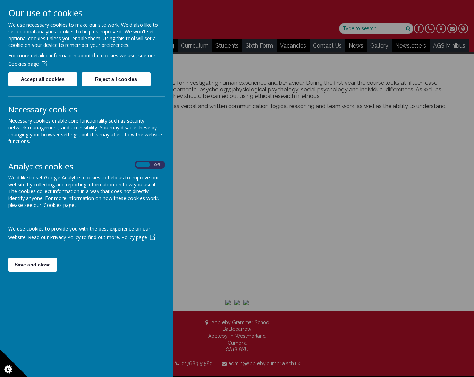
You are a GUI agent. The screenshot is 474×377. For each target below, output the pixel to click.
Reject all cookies (116, 79)
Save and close (33, 264)
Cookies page (23, 63)
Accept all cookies (43, 79)
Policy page (134, 237)
